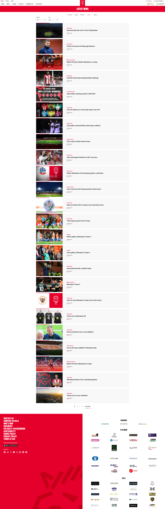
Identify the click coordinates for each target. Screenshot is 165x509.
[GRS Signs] (114, 505)
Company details (11, 421)
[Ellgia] (114, 494)
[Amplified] (133, 483)
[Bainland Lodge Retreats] (133, 489)
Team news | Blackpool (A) (76, 316)
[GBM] (152, 440)
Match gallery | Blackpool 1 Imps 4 (79, 237)
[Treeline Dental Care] (152, 466)
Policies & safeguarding (14, 429)
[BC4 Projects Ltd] (133, 435)
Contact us (9, 418)
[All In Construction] (95, 435)
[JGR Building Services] (152, 505)
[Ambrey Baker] (114, 483)
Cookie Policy (10, 434)
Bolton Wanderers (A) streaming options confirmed (85, 173)
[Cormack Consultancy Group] (152, 435)
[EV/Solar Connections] (133, 494)
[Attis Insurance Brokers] (114, 489)
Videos (95, 14)
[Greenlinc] (114, 448)
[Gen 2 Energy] (124, 424)
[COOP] (95, 458)
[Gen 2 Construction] (95, 447)
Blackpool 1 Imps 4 (73, 284)
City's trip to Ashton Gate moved (78, 141)
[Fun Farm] (95, 499)
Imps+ (8, 4)
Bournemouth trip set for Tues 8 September (82, 30)
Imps (2, 1)
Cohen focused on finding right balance (81, 46)
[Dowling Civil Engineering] (114, 440)
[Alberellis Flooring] (95, 483)
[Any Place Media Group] (95, 489)
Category (38, 17)
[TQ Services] (133, 465)
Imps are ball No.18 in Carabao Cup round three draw (85, 205)
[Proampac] (143, 424)
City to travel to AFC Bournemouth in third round (84, 189)
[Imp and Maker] (133, 505)
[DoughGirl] (95, 440)
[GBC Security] (152, 499)
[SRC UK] (114, 466)
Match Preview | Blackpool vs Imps (79, 364)
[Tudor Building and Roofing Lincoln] (114, 470)
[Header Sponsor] (160, 4)
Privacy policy (10, 436)
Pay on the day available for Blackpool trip (81, 348)
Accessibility (10, 431)
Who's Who (8, 424)
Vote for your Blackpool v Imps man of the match (84, 300)
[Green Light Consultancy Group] (95, 505)
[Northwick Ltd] (152, 458)
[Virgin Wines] (133, 471)
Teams (14, 4)
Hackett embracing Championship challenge (82, 78)
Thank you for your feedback (77, 395)
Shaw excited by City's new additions (80, 332)
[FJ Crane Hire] (152, 494)
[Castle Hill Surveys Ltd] (152, 489)
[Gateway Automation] (133, 499)
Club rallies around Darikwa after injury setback (83, 125)
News (3, 4)
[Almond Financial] (114, 435)
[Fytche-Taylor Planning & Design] (114, 499)
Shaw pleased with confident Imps (79, 268)
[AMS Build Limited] (152, 483)
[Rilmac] (95, 466)
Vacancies (8, 426)
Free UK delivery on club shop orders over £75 (83, 110)
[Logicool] (114, 458)
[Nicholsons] (133, 458)
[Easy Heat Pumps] (133, 440)
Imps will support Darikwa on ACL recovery (82, 157)
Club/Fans (39, 4)
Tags (49, 17)
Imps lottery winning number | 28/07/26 (81, 94)
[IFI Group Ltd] (152, 448)
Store (12, 1)
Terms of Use (9, 439)
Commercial (29, 4)
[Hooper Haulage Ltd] (133, 448)
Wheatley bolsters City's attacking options (82, 380)
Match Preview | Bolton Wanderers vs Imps (82, 62)
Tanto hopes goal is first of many (78, 221)
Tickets (7, 1)
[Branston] (105, 424)
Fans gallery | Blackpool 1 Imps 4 (78, 252)
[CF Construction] (95, 494)
